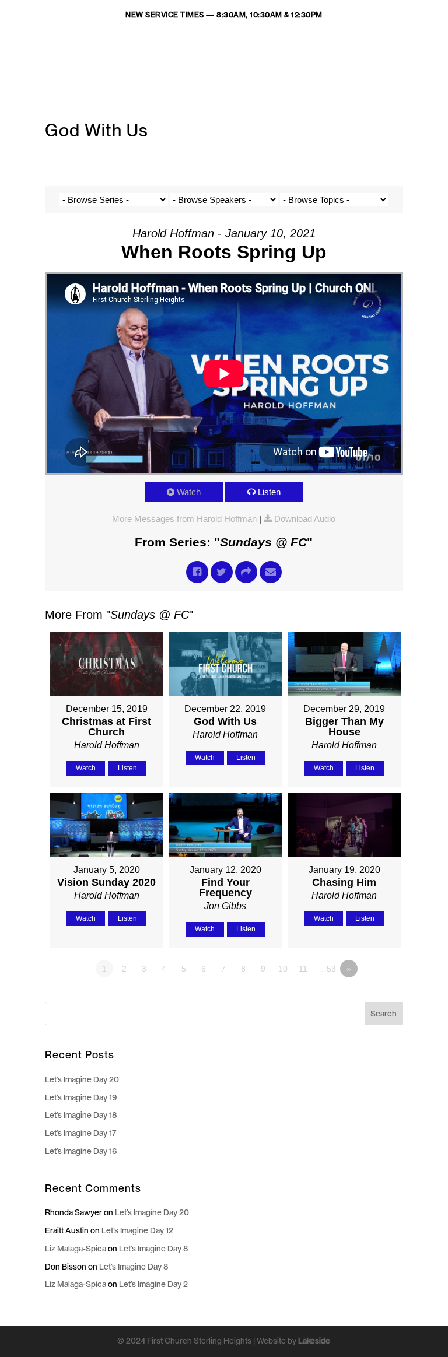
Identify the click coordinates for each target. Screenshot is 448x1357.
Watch (189, 492)
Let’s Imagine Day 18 (81, 1115)
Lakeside (314, 1340)
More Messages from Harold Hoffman (184, 519)
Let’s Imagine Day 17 (81, 1133)
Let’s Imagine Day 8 (153, 1248)
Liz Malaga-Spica (75, 1248)
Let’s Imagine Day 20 (82, 1079)
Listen (269, 492)
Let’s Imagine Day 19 (81, 1097)
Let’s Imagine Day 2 (153, 1284)
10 (283, 968)
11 (303, 968)
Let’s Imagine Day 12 (137, 1230)
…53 (327, 968)
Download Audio (304, 519)
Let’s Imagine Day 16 (81, 1151)
